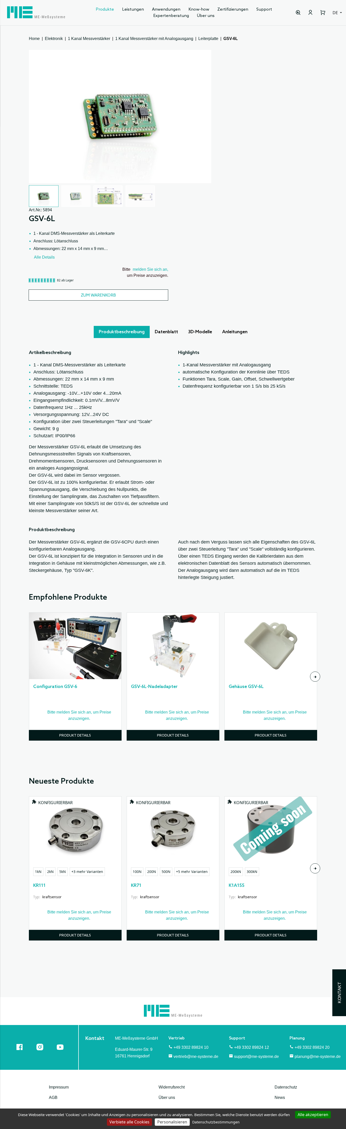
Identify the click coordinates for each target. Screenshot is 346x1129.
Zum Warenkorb (98, 295)
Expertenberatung (171, 15)
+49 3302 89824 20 (312, 1047)
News (280, 1097)
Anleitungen (234, 332)
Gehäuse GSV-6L (246, 686)
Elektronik (54, 38)
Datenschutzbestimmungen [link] (216, 1122)
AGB (53, 1097)
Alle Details (44, 257)
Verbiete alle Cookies (129, 1122)
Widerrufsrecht (172, 1087)
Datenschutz (286, 1087)
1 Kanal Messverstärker (89, 38)
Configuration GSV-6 (55, 686)
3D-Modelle (200, 332)
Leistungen (133, 9)
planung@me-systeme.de (318, 1056)
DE (336, 12)
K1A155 (236, 885)
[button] (44, 196)
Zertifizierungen (232, 9)
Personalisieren (172, 1122)
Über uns (206, 15)
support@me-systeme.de (256, 1056)
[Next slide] (315, 677)
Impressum (59, 1087)
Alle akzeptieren (313, 1114)
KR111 (39, 885)
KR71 (136, 885)
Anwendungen (166, 9)
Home (34, 38)
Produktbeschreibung (122, 332)
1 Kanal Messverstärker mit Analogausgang (154, 38)
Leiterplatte (208, 38)
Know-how (198, 9)
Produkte (105, 9)
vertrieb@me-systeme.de (196, 1056)
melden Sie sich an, (150, 269)
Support (264, 9)
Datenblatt (166, 332)
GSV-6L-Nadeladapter (154, 686)
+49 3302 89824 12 (251, 1047)
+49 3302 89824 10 (191, 1047)
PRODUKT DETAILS (75, 736)
